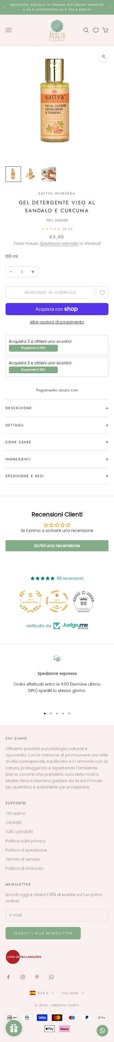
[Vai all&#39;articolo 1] (13, 174)
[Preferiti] (96, 30)
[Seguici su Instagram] (22, 977)
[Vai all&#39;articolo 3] (48, 174)
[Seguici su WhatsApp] (51, 977)
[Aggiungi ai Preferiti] (102, 292)
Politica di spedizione (26, 850)
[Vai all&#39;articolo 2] (31, 174)
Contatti (14, 822)
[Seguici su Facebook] (8, 977)
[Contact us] (102, 1030)
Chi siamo (16, 813)
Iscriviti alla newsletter (43, 933)
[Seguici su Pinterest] (37, 977)
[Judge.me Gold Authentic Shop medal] (30, 601)
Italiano (70, 993)
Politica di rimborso (25, 868)
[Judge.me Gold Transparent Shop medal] (57, 601)
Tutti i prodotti (19, 831)
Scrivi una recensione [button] (57, 545)
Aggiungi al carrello (50, 292)
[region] (57, 679)
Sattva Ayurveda (57, 193)
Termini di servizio (23, 859)
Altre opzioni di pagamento (57, 322)
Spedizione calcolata (59, 243)
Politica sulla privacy (26, 841)
